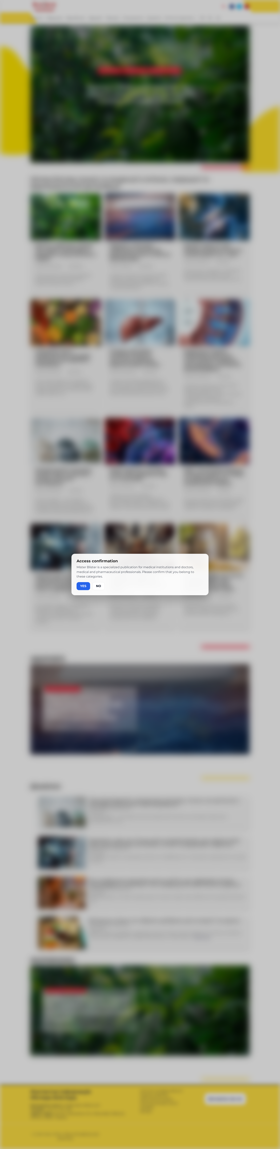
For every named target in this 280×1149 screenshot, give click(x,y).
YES (83, 586)
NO (98, 586)
